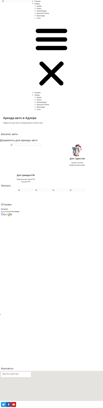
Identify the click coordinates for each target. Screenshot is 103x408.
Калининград (41, 11)
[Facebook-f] (8, 404)
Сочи (39, 18)
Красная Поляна (43, 13)
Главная (37, 1)
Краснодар (41, 15)
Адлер (39, 6)
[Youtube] (13, 404)
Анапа (39, 8)
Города (37, 3)
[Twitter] (3, 404)
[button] (51, 56)
